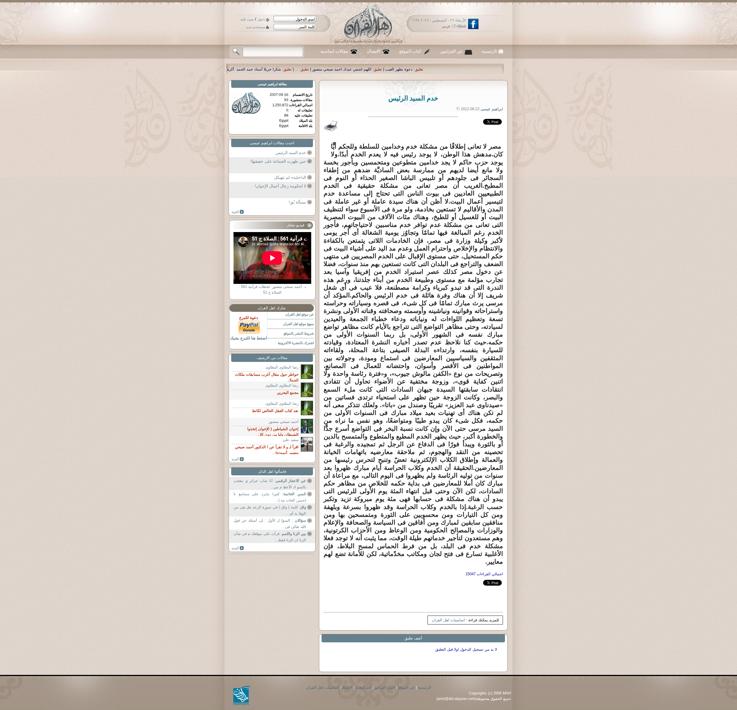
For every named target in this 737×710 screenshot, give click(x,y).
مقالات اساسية (334, 51)
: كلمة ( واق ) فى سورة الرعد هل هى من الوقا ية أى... (269, 510)
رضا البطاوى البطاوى (282, 367)
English (460, 26)
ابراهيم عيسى (268, 84)
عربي (446, 26)
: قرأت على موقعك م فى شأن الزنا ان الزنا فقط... (269, 536)
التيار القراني (385, 687)
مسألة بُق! (297, 202)
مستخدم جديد (255, 27)
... (391, 69)
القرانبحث (363, 687)
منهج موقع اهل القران (298, 324)
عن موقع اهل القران (299, 314)
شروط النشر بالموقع (299, 333)
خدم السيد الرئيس (291, 152)
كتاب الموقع (410, 51)
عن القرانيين (451, 51)
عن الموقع (406, 687)
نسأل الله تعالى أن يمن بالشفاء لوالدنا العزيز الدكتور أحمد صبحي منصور (237, 69)
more (237, 212)
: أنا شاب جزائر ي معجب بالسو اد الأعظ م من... (269, 484)
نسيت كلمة (247, 19)
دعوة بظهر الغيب (493, 69)
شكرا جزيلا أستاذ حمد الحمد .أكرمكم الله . (341, 69)
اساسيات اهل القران (448, 620)
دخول (261, 19)
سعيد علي (291, 440)
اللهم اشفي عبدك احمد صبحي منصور (436, 69)
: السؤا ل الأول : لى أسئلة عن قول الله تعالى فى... (269, 523)
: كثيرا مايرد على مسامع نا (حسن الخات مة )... (269, 497)
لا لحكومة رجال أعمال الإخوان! (280, 186)
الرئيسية (489, 51)
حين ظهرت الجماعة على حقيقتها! (278, 161)
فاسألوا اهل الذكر (272, 471)
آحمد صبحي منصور (284, 421)
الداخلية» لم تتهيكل (290, 177)
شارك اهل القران (272, 308)
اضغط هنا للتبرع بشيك (248, 338)
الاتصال (373, 51)
